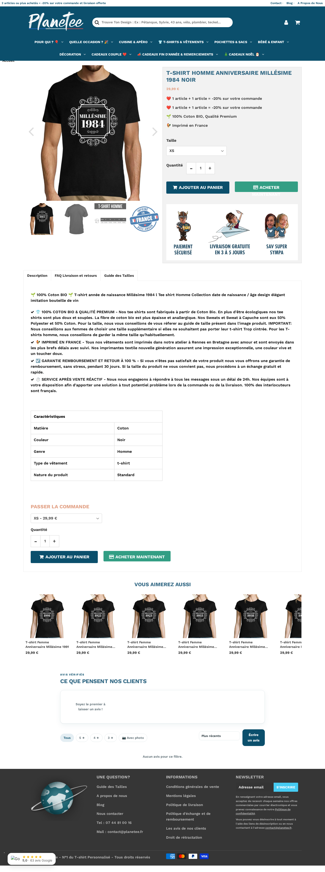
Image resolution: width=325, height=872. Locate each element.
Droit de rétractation (184, 837)
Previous (31, 131)
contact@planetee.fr (278, 827)
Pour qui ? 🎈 (46, 42)
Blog (100, 805)
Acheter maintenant (266, 188)
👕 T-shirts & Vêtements (181, 42)
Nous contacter (110, 814)
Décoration (70, 54)
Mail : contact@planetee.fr (120, 832)
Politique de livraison (184, 805)
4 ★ (96, 738)
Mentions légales (181, 796)
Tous (67, 738)
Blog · (290, 3)
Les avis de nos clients (186, 828)
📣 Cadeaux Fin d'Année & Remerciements (175, 54)
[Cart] (297, 22)
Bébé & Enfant (271, 42)
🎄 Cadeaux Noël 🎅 (241, 54)
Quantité (174, 165)
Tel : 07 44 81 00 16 (114, 823)
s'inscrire (285, 787)
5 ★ (82, 738)
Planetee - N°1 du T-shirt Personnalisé (76, 857)
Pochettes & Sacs (230, 42)
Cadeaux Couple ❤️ (109, 54)
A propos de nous (112, 796)
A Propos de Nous (310, 3)
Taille (171, 140)
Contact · (277, 3)
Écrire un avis (254, 737)
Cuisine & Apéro (133, 42)
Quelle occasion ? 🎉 (88, 42)
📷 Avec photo (133, 738)
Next (155, 131)
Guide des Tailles (112, 787)
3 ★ (110, 738)
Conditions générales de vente (192, 787)
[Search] (97, 22)
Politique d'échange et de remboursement (188, 817)
